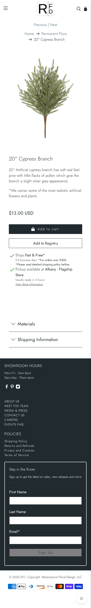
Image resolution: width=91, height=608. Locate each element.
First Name (18, 492)
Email (14, 531)
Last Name (17, 511)
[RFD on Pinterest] (12, 388)
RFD (22, 577)
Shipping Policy (15, 441)
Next (53, 24)
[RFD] (45, 8)
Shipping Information (38, 339)
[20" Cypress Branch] (45, 97)
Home (29, 34)
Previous (40, 24)
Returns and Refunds (19, 446)
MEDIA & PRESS (15, 410)
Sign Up (45, 552)
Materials (26, 324)
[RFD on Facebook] (6, 388)
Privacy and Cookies (19, 450)
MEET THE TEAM (16, 406)
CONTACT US (14, 415)
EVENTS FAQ (14, 424)
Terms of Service (16, 455)
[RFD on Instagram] (18, 388)
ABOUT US (11, 401)
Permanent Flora (54, 34)
